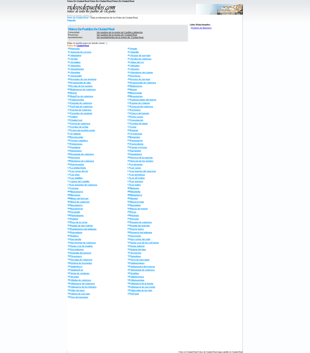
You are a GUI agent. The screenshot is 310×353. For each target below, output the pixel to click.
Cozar (133, 127)
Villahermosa (137, 277)
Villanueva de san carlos (142, 287)
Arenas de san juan (140, 79)
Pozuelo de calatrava (141, 222)
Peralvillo (75, 212)
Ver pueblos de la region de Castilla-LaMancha (120, 32)
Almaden (135, 66)
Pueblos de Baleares (201, 28)
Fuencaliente (137, 144)
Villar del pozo (78, 290)
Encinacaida (77, 137)
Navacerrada (137, 202)
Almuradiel (76, 76)
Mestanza (75, 195)
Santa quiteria (137, 246)
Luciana (75, 188)
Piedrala (134, 215)
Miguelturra (136, 195)
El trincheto (136, 134)
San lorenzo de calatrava (83, 243)
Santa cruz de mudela (82, 246)
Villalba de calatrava (81, 280)
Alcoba (74, 59)
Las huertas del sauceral (143, 171)
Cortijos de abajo (139, 123)
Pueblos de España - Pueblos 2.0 (79, 15)
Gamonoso (76, 151)
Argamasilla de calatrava (143, 83)
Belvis (74, 93)
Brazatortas (136, 96)
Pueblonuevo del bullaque (84, 229)
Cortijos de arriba (79, 127)
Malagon (134, 188)
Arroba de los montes (82, 86)
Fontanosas (77, 144)
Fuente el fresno (138, 147)
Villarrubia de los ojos (141, 290)
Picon (133, 212)
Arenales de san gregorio (83, 79)
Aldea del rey (137, 62)
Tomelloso (135, 256)
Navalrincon (77, 208)
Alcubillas (76, 62)
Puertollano (76, 232)
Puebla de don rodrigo (82, 226)
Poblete (74, 219)
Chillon (74, 117)
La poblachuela (78, 168)
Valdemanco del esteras (142, 266)
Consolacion (136, 120)
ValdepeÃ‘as (77, 270)
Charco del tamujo (139, 113)
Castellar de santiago (81, 113)
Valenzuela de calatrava (142, 270)
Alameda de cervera (81, 52)
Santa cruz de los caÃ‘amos (144, 243)
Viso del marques (79, 297)
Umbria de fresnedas (81, 263)
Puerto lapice (137, 229)
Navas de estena (139, 208)
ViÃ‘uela (134, 294)
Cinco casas (136, 117)
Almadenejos (77, 69)
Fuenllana (75, 147)
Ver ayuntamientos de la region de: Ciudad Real (120, 37)
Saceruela (135, 236)
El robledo (76, 134)
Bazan (133, 89)
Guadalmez (136, 154)
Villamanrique (137, 280)
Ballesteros (136, 86)
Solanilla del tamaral (81, 253)
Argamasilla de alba (81, 83)
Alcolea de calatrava (140, 59)
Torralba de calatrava (81, 260)
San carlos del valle (140, 239)
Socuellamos (77, 249)
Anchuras (135, 76)
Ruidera (75, 236)
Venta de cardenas (80, 273)
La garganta (136, 164)
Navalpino (135, 205)
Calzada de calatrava (81, 103)
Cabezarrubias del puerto (143, 100)
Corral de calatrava (80, 123)
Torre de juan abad (139, 260)
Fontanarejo (136, 140)
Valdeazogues (137, 263)
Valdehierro (76, 266)
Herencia (75, 157)
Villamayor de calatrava (83, 283)
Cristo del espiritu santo (83, 130)
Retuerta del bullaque (141, 232)
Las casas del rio (79, 171)
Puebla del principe (140, 226)
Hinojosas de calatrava (82, 161)
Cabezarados (77, 100)
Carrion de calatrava (81, 110)
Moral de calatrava (80, 202)
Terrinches (135, 253)
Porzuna (134, 219)
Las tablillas (77, 178)
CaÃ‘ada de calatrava (82, 106)
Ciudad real (76, 120)
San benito (76, 239)
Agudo (133, 48)
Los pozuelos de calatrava (84, 185)
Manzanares (77, 191)
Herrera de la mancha (141, 157)
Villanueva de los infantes (84, 287)
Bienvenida (136, 93)
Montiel (134, 198)
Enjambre (135, 137)
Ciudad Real (83, 45)
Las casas (135, 168)
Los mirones (136, 181)
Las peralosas (137, 174)
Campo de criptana (140, 103)
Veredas (75, 277)
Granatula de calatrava (82, 154)
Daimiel (134, 130)
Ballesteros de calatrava (83, 89)
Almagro (134, 69)
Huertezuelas (77, 164)
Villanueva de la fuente (141, 283)
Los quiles (135, 185)
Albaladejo (76, 55)
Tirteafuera (76, 256)
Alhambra (76, 66)
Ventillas (134, 273)
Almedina (75, 72)
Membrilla (135, 191)
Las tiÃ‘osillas (137, 178)
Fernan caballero (79, 140)
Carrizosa (135, 110)
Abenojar (75, 48)
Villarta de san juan (80, 294)
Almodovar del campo (141, 72)
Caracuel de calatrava (141, 106)
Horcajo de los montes (141, 161)
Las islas (75, 174)
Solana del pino (138, 249)
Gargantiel (135, 151)
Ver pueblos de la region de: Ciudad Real (117, 35)
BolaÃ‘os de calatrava (82, 96)
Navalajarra (77, 205)
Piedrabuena (77, 215)
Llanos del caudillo (80, 181)
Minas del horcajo (79, 198)
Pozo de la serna (79, 222)
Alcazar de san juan (140, 55)
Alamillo (134, 52)
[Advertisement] (98, 325)
